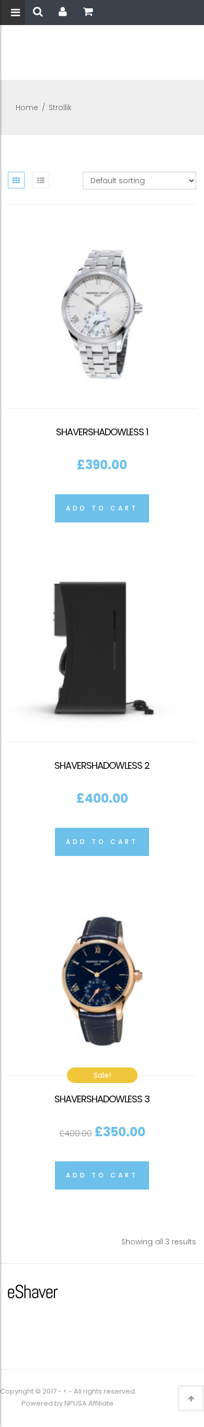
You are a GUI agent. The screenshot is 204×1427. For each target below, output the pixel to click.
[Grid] (16, 180)
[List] (40, 180)
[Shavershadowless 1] (102, 314)
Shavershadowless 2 (102, 765)
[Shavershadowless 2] (102, 648)
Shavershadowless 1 (102, 431)
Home (27, 107)
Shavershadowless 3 (102, 1098)
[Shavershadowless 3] (102, 981)
